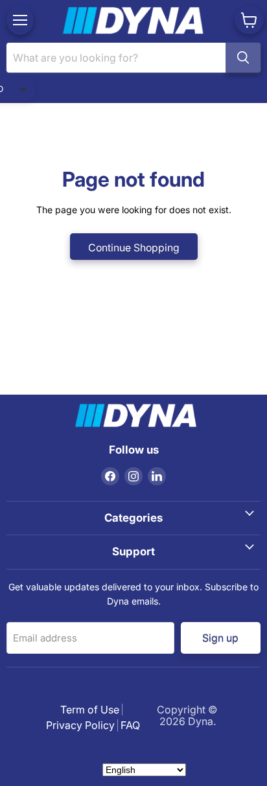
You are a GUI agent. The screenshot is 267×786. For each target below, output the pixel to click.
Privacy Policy (80, 725)
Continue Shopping (134, 248)
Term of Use (89, 709)
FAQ (130, 725)
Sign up (221, 637)
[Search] (243, 58)
